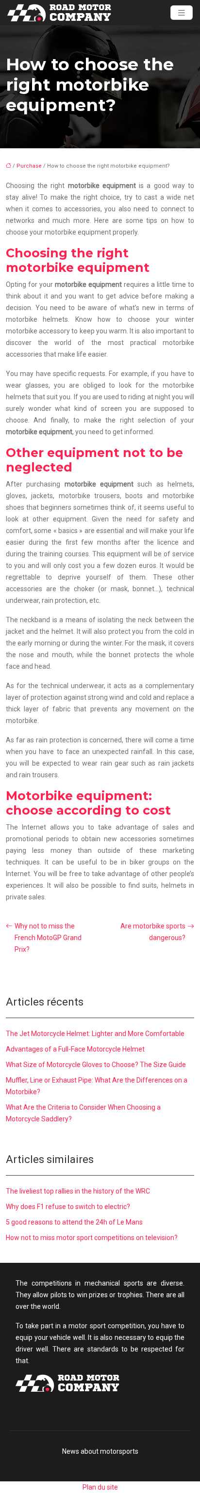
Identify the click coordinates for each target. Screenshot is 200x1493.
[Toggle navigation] (181, 12)
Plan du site (100, 1487)
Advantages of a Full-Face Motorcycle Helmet (75, 1049)
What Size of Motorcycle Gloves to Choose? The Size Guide (96, 1065)
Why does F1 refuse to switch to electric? (68, 1206)
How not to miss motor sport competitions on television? (92, 1238)
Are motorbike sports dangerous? (152, 932)
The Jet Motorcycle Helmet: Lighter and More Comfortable (95, 1033)
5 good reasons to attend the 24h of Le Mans (74, 1222)
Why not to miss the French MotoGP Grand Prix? (48, 937)
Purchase (29, 166)
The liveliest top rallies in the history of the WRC (78, 1191)
